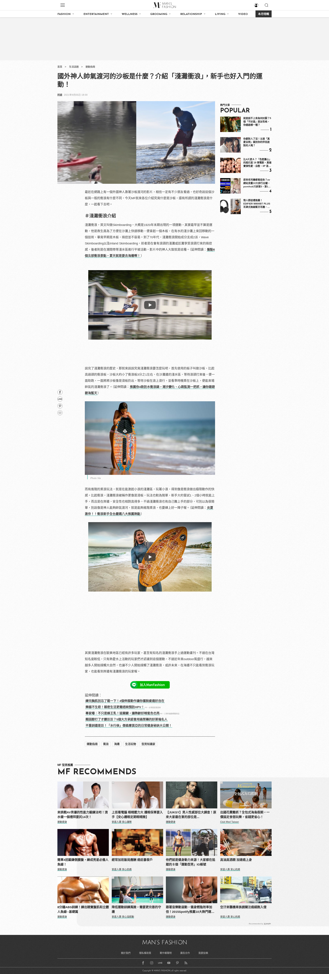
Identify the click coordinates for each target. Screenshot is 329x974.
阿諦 (59, 94)
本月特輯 (263, 14)
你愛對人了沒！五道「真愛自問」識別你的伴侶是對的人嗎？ (256, 142)
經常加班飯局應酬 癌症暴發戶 (132, 860)
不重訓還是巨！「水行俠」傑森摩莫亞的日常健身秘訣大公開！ (129, 725)
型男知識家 (148, 744)
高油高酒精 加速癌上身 (236, 860)
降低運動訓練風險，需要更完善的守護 (136, 909)
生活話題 (74, 66)
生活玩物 (130, 744)
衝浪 (106, 744)
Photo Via (95, 478)
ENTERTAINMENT (96, 14)
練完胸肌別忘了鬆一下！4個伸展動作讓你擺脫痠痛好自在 (125, 701)
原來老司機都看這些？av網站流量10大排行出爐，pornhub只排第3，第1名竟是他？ (257, 183)
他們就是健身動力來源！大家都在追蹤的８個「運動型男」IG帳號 (190, 862)
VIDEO (243, 14)
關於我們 (126, 953)
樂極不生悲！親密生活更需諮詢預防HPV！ (115, 707)
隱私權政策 (145, 953)
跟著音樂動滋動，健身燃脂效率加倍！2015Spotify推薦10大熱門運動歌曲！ (190, 909)
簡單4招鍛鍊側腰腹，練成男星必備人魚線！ (82, 862)
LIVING (220, 14)
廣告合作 (185, 953)
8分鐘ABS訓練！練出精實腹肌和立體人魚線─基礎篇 (83, 909)
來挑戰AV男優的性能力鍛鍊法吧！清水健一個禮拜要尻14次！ (82, 815)
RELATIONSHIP (191, 14)
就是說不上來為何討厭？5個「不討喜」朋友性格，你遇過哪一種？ (257, 121)
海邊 (117, 744)
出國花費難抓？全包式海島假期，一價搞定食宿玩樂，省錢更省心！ (245, 815)
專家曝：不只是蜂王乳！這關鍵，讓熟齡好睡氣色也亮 (123, 713)
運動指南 (90, 66)
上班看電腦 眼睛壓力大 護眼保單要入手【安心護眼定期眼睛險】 (137, 815)
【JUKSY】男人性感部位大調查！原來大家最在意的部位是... (191, 815)
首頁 (59, 66)
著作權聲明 (166, 953)
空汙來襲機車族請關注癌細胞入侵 (243, 907)
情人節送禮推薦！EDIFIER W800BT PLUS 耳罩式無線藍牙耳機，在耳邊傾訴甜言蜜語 (256, 204)
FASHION (64, 14)
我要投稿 (203, 953)
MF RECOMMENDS (96, 772)
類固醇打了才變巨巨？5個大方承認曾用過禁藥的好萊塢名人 (126, 719)
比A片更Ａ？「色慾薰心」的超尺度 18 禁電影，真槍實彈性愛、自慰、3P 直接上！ (257, 163)
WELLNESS (129, 14)
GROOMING (158, 14)
